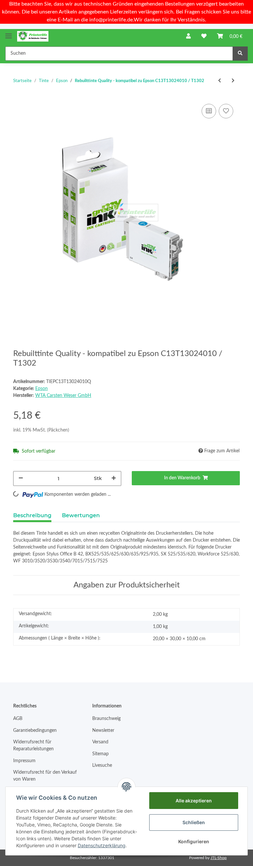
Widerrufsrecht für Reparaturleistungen (33, 745)
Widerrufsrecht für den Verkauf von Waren (45, 776)
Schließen (194, 822)
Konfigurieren (193, 841)
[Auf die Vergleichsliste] (209, 111)
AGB (17, 718)
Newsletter (103, 730)
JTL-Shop (219, 858)
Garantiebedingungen (35, 730)
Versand (100, 742)
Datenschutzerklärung (102, 845)
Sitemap (100, 754)
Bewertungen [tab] (81, 515)
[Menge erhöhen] (113, 478)
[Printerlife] (32, 36)
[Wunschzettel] (204, 36)
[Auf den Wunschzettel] (226, 111)
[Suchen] (240, 53)
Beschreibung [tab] (32, 515)
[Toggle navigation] (8, 33)
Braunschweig (106, 718)
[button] (188, 36)
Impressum (24, 761)
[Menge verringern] (21, 478)
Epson (41, 388)
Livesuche (102, 765)
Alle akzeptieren (194, 800)
